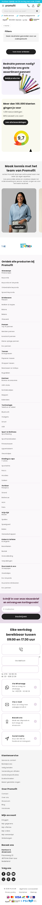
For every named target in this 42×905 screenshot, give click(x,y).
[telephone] (28, 6)
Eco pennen (6, 346)
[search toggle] (37, 11)
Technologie (7, 405)
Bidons (4, 309)
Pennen (5, 325)
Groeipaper (6, 568)
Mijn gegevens (7, 824)
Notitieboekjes (7, 390)
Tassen (5, 351)
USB (3, 427)
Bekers (4, 314)
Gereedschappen (9, 534)
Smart (4, 422)
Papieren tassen (8, 358)
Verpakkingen (7, 561)
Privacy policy (10, 892)
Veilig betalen (7, 768)
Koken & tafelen (8, 539)
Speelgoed (6, 524)
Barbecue (5, 497)
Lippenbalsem (7, 449)
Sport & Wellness (9, 432)
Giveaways (6, 271)
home (7, 25)
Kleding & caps (8, 459)
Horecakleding (7, 556)
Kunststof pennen (9, 336)
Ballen (4, 529)
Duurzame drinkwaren (10, 583)
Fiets (3, 507)
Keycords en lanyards (10, 283)
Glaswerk (5, 319)
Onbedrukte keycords (10, 287)
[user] (33, 6)
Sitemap (33, 892)
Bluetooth (5, 412)
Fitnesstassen (7, 444)
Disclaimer (23, 892)
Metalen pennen (8, 331)
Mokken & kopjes (8, 305)
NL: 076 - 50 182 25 (9, 674)
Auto (3, 502)
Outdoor (5, 486)
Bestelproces (7, 764)
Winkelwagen (7, 838)
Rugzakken (6, 373)
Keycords (5, 278)
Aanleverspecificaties (10, 775)
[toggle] (3, 5)
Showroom (6, 801)
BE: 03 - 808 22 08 (9, 676)
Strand (4, 493)
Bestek (4, 551)
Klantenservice (10, 755)
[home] (10, 6)
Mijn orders (6, 831)
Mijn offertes (6, 827)
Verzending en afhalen (10, 771)
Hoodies (5, 475)
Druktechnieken (8, 779)
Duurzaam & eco (9, 566)
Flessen (5, 300)
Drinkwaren (6, 298)
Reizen (4, 515)
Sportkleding (7, 434)
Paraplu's (5, 488)
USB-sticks (6, 385)
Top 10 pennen (7, 327)
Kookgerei (5, 541)
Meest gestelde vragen (11, 782)
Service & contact (9, 760)
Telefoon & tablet (8, 407)
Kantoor (5, 378)
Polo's (4, 471)
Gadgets (5, 417)
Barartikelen (6, 546)
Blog (3, 805)
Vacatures (6, 808)
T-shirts (4, 461)
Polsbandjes (6, 273)
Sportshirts (6, 466)
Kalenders (5, 400)
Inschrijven (21, 616)
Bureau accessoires (9, 380)
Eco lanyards (7, 578)
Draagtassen (7, 353)
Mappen (5, 395)
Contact (5, 794)
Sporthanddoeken (9, 439)
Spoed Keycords (8, 292)
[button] (15, 20)
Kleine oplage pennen (10, 341)
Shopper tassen (8, 363)
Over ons (5, 797)
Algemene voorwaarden (28, 889)
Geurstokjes (6, 453)
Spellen (4, 519)
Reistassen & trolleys (10, 368)
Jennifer (19, 227)
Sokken (4, 480)
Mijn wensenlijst (8, 835)
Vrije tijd (5, 513)
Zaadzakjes (6, 573)
